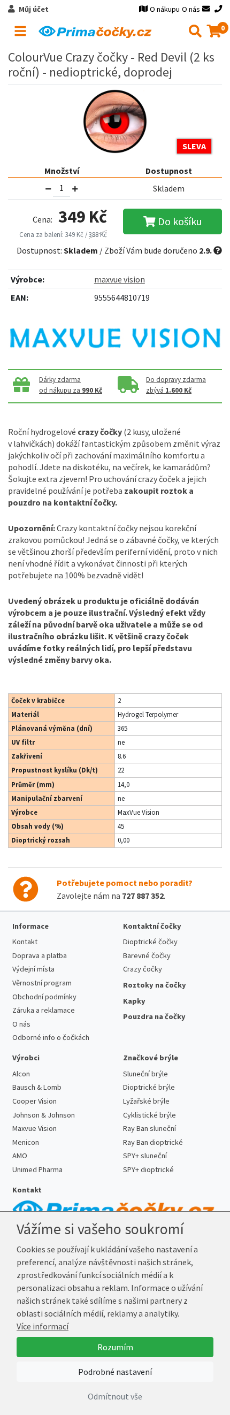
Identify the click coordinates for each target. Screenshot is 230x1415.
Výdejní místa (33, 969)
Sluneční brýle (145, 1074)
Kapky (134, 1001)
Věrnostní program (42, 983)
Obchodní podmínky (44, 996)
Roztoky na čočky (154, 985)
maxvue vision (119, 279)
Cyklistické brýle (149, 1115)
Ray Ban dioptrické (153, 1142)
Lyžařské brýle (146, 1101)
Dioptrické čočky (150, 941)
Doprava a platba (39, 955)
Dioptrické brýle (149, 1087)
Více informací (42, 1326)
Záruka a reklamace (43, 1010)
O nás (191, 9)
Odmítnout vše (115, 1396)
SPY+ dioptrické (148, 1169)
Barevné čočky (147, 955)
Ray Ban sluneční (149, 1128)
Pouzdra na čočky (154, 1016)
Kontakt (24, 941)
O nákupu (165, 9)
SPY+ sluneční (145, 1155)
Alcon (21, 1074)
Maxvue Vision (34, 1128)
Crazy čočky (142, 969)
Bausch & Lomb (37, 1087)
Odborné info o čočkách (50, 1037)
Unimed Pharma (37, 1169)
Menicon (25, 1142)
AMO (19, 1155)
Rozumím (115, 1347)
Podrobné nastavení (115, 1371)
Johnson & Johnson (43, 1115)
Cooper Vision (34, 1101)
